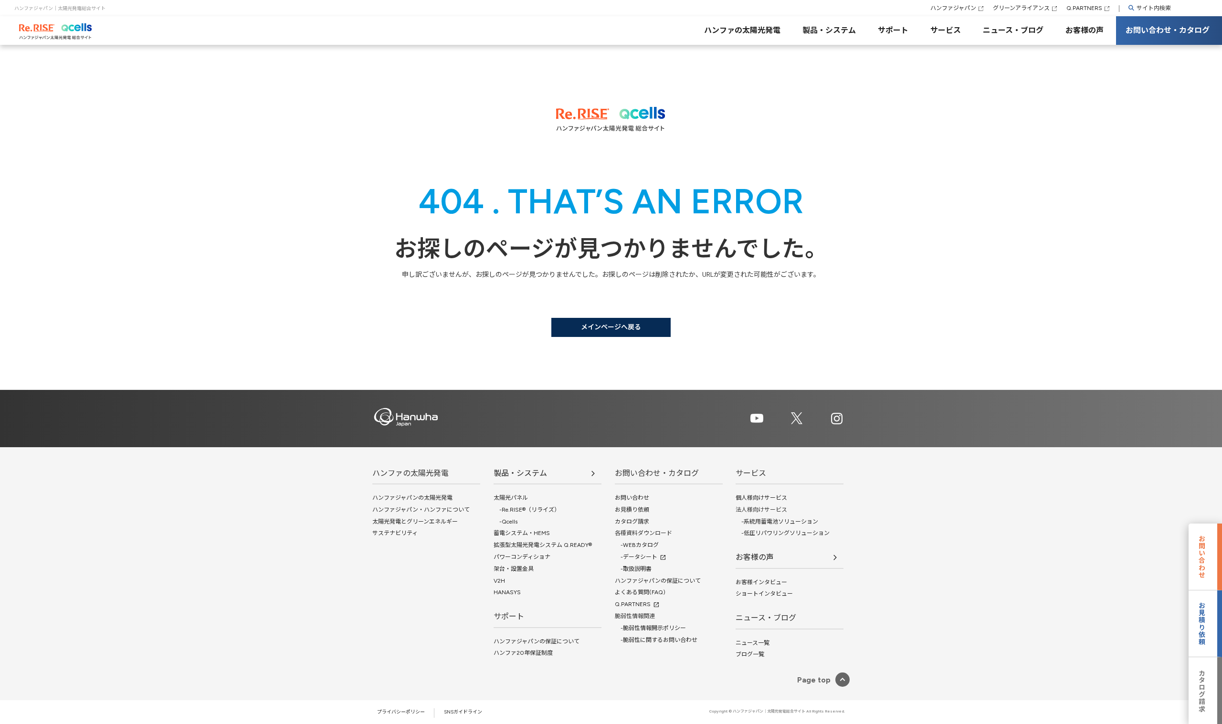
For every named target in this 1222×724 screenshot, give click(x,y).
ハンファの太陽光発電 (742, 30)
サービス (945, 30)
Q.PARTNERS (1084, 8)
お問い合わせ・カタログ (1168, 30)
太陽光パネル (511, 497)
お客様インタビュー (761, 582)
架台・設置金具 (514, 569)
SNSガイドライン (463, 712)
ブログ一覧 (750, 654)
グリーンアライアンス (1021, 8)
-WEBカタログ (637, 545)
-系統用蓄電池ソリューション (777, 521)
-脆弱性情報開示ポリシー (650, 628)
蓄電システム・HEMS (522, 533)
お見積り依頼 (632, 509)
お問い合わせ (632, 497)
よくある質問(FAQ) (640, 592)
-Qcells (505, 521)
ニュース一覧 (752, 643)
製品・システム (829, 30)
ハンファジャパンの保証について (536, 641)
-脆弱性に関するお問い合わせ (656, 640)
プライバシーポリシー (401, 712)
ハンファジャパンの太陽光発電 (412, 497)
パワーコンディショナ (522, 557)
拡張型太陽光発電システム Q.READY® (543, 545)
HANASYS (507, 592)
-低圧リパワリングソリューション (783, 533)
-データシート (636, 557)
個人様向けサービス (761, 497)
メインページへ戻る (611, 327)
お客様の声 (1084, 30)
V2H (499, 580)
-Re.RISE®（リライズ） (527, 509)
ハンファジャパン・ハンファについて (421, 509)
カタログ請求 (632, 521)
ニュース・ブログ (1013, 30)
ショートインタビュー (764, 593)
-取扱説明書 (633, 569)
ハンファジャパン (953, 8)
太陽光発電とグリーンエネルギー (415, 521)
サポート (893, 30)
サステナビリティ (395, 533)
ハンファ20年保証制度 (523, 653)
